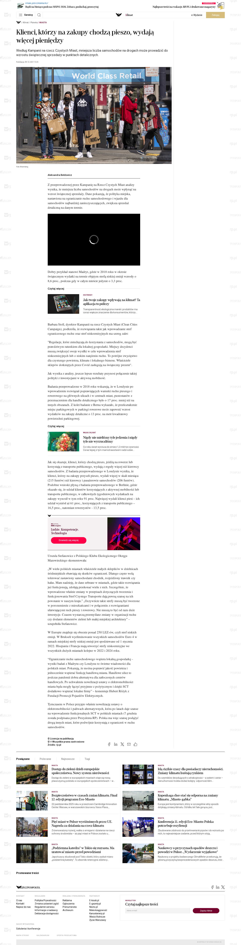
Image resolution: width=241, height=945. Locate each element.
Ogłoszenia (68, 903)
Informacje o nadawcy (46, 910)
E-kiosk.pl (94, 900)
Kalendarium (43, 935)
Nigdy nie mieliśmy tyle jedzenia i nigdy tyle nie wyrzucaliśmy (110, 439)
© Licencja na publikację (61, 738)
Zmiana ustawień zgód (47, 903)
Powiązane (23, 759)
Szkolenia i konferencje (28, 928)
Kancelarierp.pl (97, 913)
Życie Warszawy (97, 920)
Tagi (87, 759)
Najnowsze (68, 759)
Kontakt (20, 903)
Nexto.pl (93, 907)
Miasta (43, 22)
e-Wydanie (196, 15)
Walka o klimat (89, 433)
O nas (19, 900)
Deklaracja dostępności (47, 913)
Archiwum (68, 910)
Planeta (33, 22)
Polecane (45, 759)
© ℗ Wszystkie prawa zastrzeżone (66, 741)
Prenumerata (70, 907)
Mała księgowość (98, 910)
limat (129, 15)
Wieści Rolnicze (97, 916)
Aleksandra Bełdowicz (60, 175)
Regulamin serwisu (44, 907)
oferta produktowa (67, 935)
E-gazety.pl (95, 903)
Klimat (26, 22)
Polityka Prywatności (45, 900)
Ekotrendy (87, 295)
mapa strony (22, 935)
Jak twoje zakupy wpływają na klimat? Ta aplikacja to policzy (111, 302)
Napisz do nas (23, 907)
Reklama (67, 900)
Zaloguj (215, 15)
